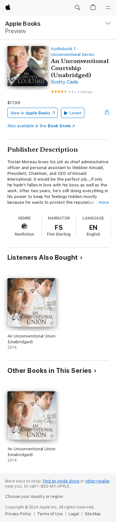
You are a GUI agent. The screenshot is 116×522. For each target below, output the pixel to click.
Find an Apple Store (61, 481)
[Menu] (108, 7)
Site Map (93, 514)
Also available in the (39, 125)
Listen (76, 113)
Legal (74, 514)
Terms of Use (50, 514)
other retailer (97, 481)
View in (30, 113)
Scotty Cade (64, 82)
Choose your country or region (34, 496)
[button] (77, 7)
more (104, 202)
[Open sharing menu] (107, 113)
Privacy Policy (18, 514)
